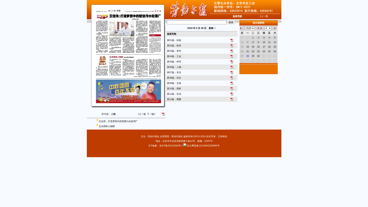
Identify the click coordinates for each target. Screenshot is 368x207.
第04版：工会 (174, 56)
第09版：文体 (174, 83)
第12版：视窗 (174, 99)
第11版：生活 (174, 94)
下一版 (151, 114)
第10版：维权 (174, 88)
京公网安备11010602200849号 (203, 145)
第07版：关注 (174, 72)
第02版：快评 (174, 45)
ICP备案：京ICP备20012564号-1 (166, 145)
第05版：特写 (174, 61)
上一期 (264, 16)
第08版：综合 (174, 77)
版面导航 (237, 16)
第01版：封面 (174, 40)
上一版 (142, 114)
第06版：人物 (174, 67)
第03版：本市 (174, 51)
